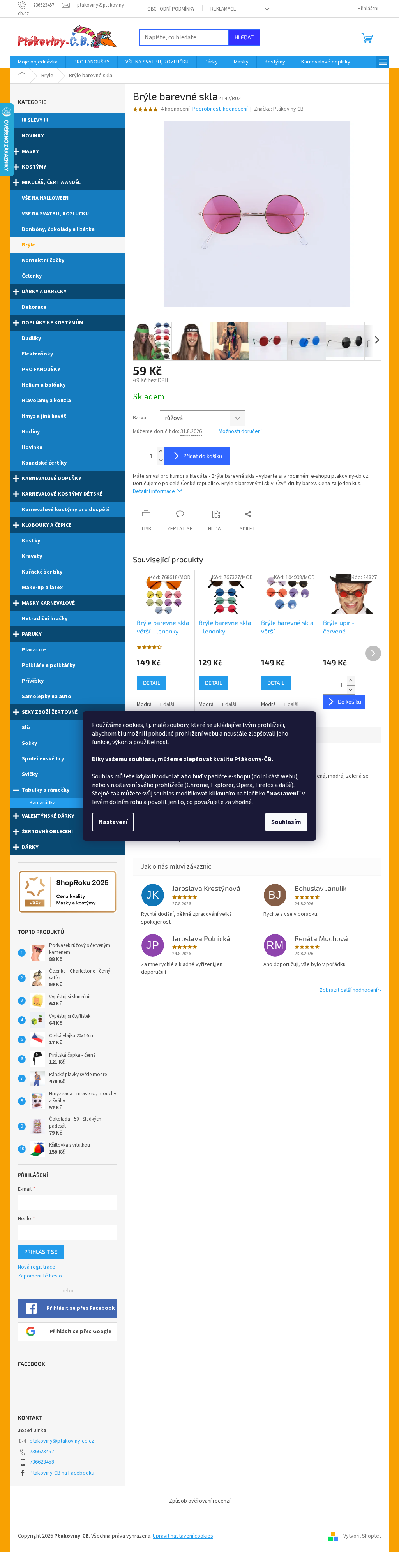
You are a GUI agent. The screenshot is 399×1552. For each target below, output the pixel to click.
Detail (151, 682)
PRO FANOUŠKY (41, 369)
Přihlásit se (40, 1251)
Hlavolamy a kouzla (46, 401)
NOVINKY (33, 136)
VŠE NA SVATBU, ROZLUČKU (55, 214)
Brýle (28, 245)
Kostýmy (34, 167)
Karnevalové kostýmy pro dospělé (66, 510)
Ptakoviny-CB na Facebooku (62, 1473)
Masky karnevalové (48, 603)
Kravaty (32, 556)
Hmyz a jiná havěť (44, 416)
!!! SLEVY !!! (35, 120)
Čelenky (32, 276)
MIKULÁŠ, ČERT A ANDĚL (51, 183)
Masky (30, 151)
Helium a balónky (43, 385)
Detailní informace (154, 491)
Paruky (32, 634)
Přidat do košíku (202, 455)
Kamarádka (43, 803)
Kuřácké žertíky (42, 572)
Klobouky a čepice (46, 525)
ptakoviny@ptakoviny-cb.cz (62, 1441)
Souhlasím (286, 822)
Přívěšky (33, 681)
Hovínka (32, 447)
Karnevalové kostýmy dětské (62, 494)
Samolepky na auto (46, 696)
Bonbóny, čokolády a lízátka (58, 229)
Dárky (30, 847)
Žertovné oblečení (47, 832)
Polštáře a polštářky (48, 665)
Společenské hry (43, 759)
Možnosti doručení (240, 431)
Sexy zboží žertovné (50, 712)
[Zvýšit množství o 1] (160, 451)
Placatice (34, 650)
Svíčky (30, 774)
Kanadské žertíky (44, 463)
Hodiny (31, 432)
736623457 (42, 1451)
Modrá (144, 704)
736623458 (42, 1462)
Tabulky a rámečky (45, 790)
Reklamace (223, 8)
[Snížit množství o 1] (160, 460)
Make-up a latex (42, 587)
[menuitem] (37, 62)
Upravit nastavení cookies (183, 1536)
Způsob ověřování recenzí (199, 1501)
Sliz (26, 728)
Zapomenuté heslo (40, 1276)
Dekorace (34, 307)
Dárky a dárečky (44, 292)
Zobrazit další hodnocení (348, 990)
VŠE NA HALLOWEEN (45, 198)
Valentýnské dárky (48, 816)
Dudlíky (31, 338)
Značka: (279, 109)
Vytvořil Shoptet (362, 1536)
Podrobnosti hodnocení (219, 109)
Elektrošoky (37, 354)
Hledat (244, 37)
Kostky (31, 541)
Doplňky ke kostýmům (52, 323)
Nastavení (113, 822)
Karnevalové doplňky (51, 478)
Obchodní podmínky (171, 8)
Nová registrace (36, 1267)
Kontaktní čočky (43, 260)
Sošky (29, 743)
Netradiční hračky (44, 619)
